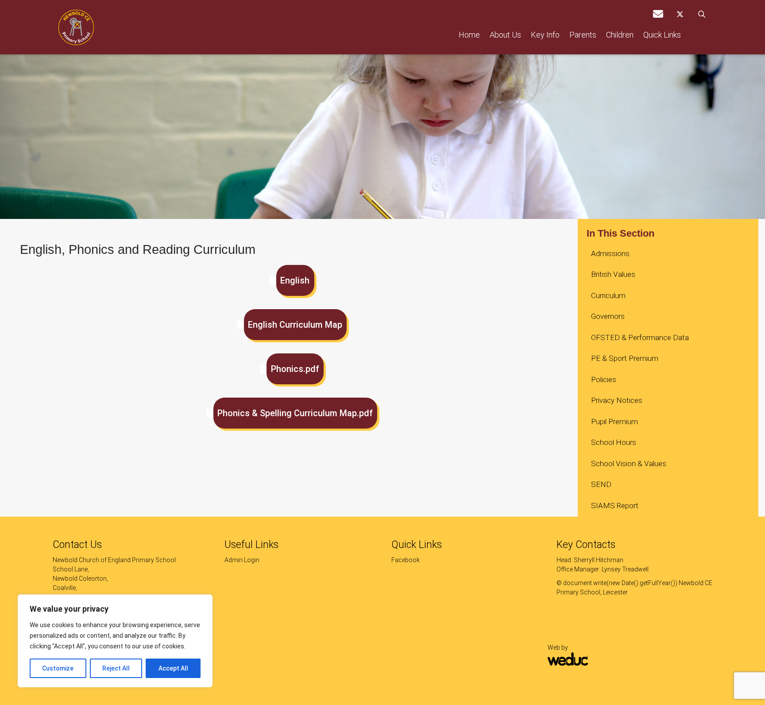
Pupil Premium (614, 421)
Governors (608, 316)
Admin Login (241, 559)
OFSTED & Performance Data (640, 337)
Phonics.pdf (295, 369)
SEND (601, 484)
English (294, 280)
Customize (57, 668)
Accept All (173, 668)
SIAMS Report (614, 505)
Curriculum (608, 295)
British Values (613, 274)
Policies (603, 379)
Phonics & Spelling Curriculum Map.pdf (295, 413)
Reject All (116, 668)
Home (469, 34)
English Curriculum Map (295, 324)
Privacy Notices (616, 400)
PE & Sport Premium (624, 358)
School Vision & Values (628, 463)
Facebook (405, 559)
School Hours (613, 442)
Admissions (610, 253)
